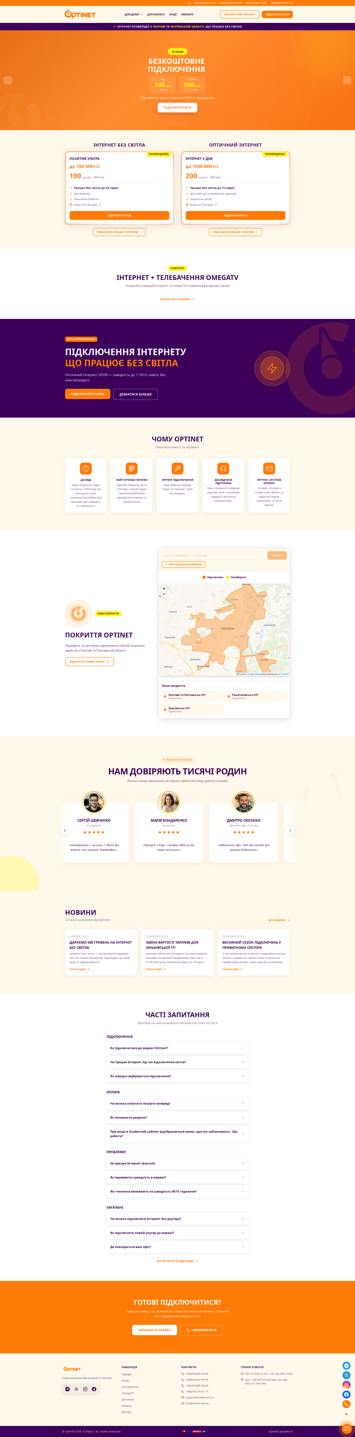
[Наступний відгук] (290, 831)
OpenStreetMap (258, 674)
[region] (177, 830)
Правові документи (280, 1431)
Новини (126, 1405)
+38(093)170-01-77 (281, 3)
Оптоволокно (130, 1387)
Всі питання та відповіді (175, 1261)
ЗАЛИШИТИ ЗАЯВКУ (154, 1330)
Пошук (277, 555)
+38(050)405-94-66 (205, 3)
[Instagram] (346, 1385)
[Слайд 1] (169, 124)
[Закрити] (346, 1414)
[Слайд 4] (183, 124)
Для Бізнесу (156, 14)
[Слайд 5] (186, 124)
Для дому (132, 14)
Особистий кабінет (240, 14)
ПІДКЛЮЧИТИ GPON (87, 394)
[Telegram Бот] (346, 1375)
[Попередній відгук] (65, 831)
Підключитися (277, 14)
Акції (173, 14)
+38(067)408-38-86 (256, 3)
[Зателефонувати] (346, 1404)
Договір (126, 1412)
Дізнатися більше (136, 394)
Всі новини (276, 920)
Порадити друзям (88, 106)
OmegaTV (187, 14)
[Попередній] (8, 80)
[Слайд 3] (177, 124)
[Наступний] (347, 80)
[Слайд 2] (172, 124)
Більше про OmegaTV (175, 299)
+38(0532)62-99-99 (230, 3)
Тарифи (126, 1374)
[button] (164, 588)
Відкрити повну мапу (87, 661)
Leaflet (242, 674)
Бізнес (126, 1380)
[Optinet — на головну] (80, 14)
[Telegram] (346, 1366)
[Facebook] (346, 1394)
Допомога (128, 1399)
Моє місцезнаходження (185, 564)
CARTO (285, 674)
